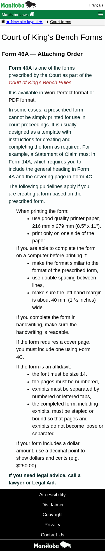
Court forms (60, 21)
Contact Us (52, 534)
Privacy (52, 524)
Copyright (53, 514)
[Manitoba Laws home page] (3, 21)
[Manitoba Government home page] (52, 546)
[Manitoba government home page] (18, 6)
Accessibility (52, 494)
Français (96, 5)
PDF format (21, 100)
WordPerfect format (66, 92)
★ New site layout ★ (24, 21)
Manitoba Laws (16, 14)
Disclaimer (52, 504)
